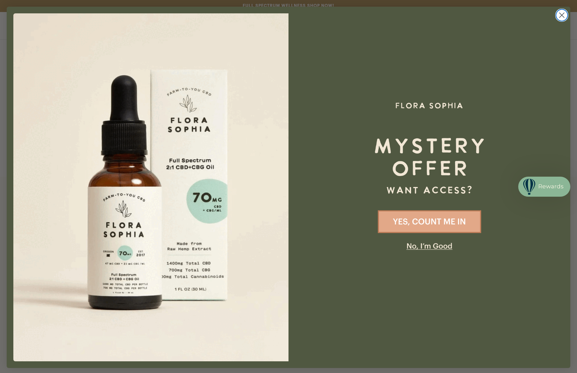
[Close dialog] (562, 15)
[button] (429, 143)
